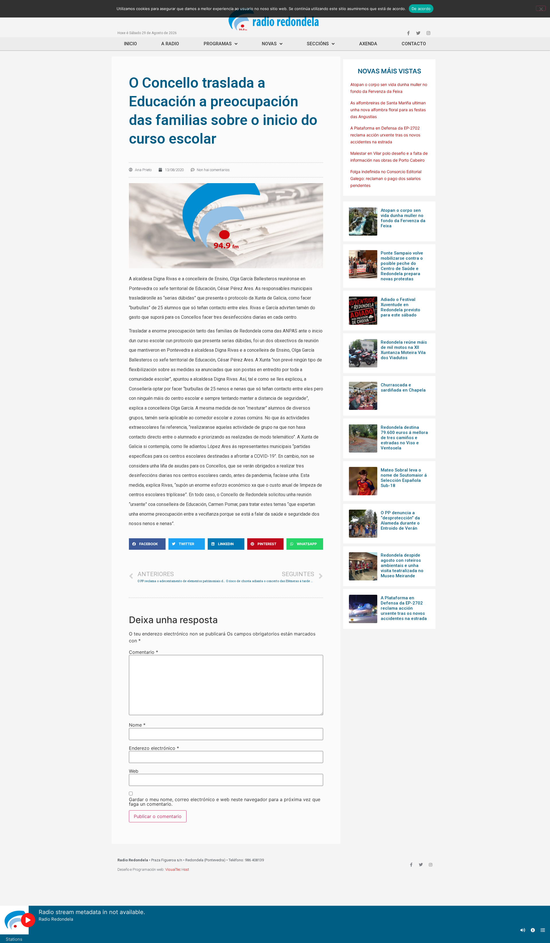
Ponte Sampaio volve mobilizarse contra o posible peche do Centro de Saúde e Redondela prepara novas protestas (402, 266)
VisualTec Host (177, 869)
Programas (218, 43)
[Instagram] (428, 33)
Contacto (414, 43)
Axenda (368, 43)
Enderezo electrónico (154, 748)
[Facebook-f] (408, 33)
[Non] (541, 8)
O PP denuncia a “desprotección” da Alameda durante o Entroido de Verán (400, 520)
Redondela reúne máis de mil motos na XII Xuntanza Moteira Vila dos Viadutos (404, 350)
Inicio (130, 43)
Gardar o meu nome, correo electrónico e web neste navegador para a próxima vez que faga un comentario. (224, 801)
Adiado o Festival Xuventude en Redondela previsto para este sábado (400, 307)
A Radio (170, 43)
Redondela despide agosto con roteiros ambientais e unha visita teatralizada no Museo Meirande (402, 565)
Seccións (318, 43)
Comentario (143, 652)
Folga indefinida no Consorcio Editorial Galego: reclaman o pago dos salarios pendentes (385, 178)
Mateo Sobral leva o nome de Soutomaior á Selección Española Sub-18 (404, 477)
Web (133, 771)
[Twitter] (418, 33)
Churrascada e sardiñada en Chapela (403, 387)
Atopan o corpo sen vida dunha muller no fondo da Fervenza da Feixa (403, 218)
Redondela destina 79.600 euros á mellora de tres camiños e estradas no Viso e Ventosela (404, 438)
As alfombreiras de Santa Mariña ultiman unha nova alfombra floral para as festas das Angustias (388, 109)
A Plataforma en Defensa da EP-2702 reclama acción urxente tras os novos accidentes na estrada (385, 135)
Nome (137, 725)
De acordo (421, 8)
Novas (269, 43)
